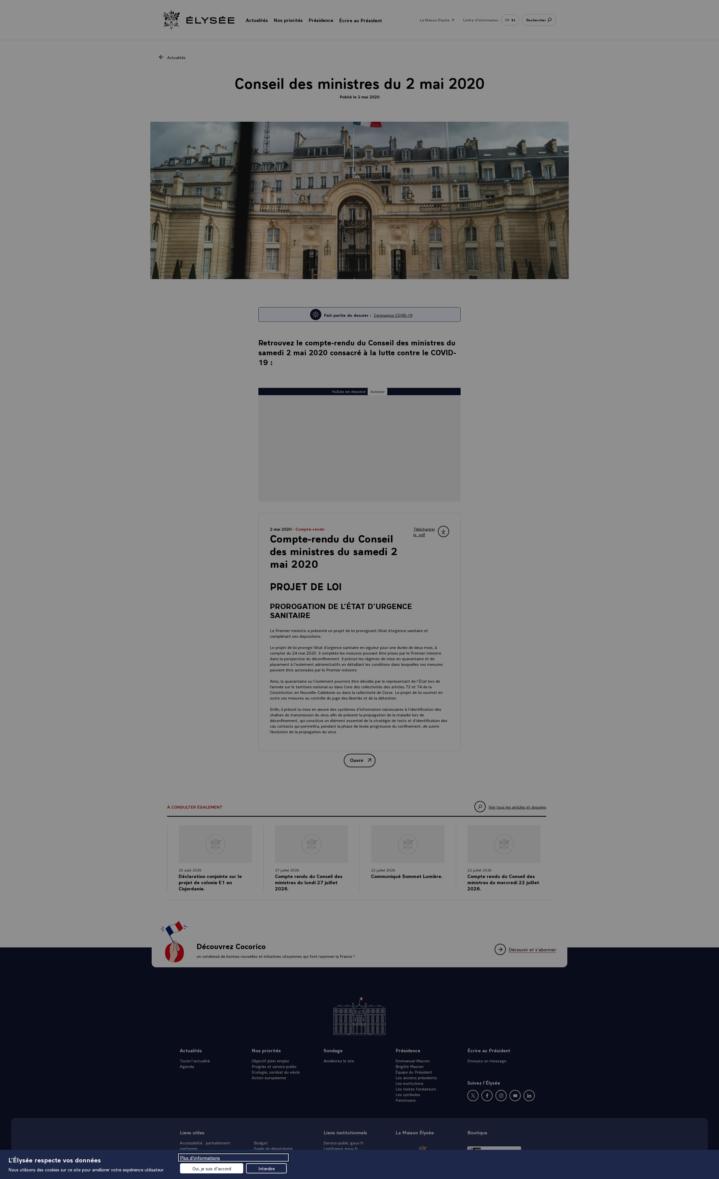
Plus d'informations (200, 1157)
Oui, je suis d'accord (211, 1168)
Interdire (266, 1168)
